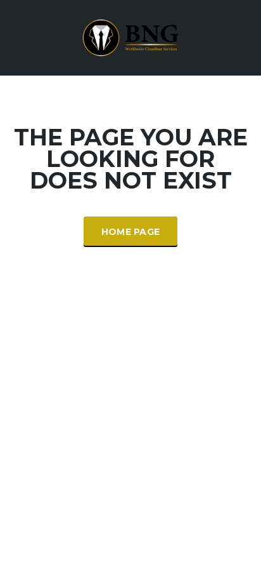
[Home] (130, 36)
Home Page (130, 231)
